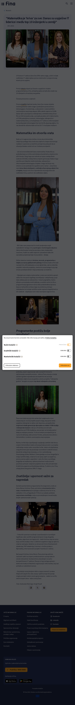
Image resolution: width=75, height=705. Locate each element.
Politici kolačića (51, 338)
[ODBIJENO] (69, 350)
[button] (16, 345)
